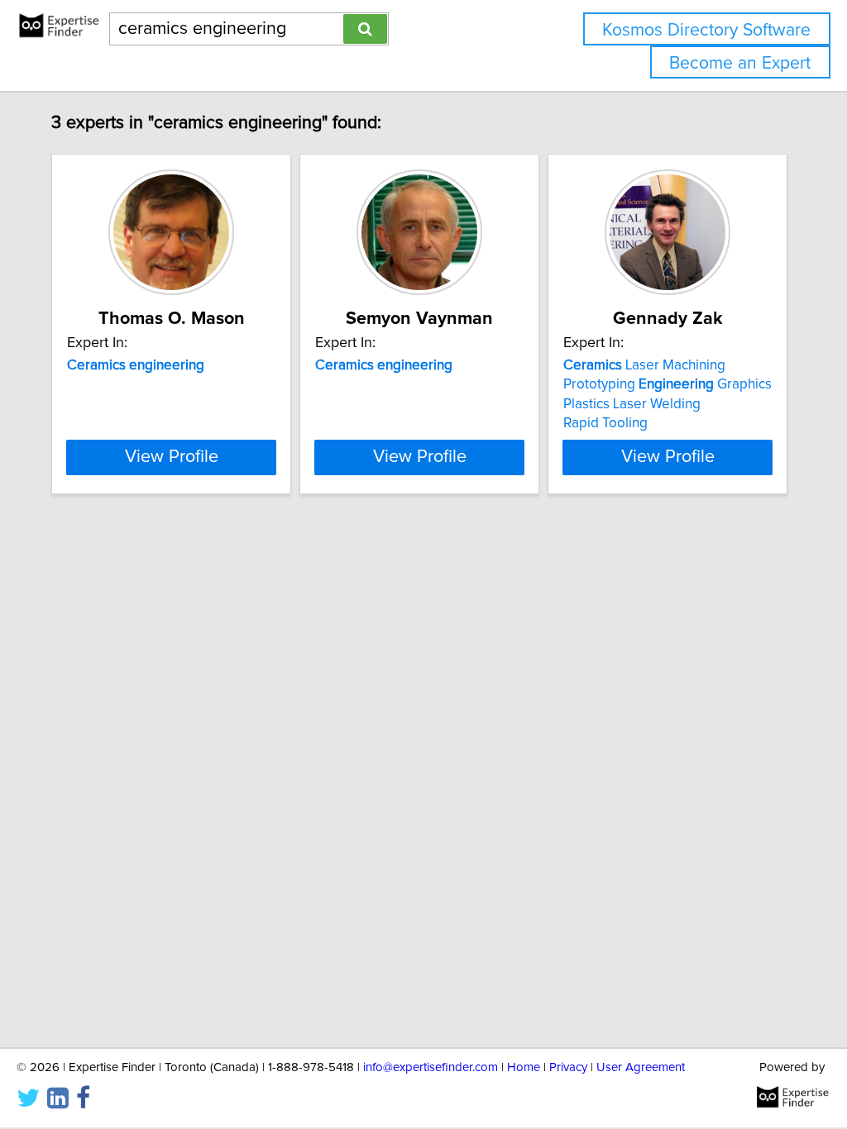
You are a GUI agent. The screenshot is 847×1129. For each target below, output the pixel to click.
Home (523, 1067)
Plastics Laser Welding (632, 404)
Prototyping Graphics (667, 384)
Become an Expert (740, 63)
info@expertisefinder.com (430, 1067)
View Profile (171, 457)
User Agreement (640, 1067)
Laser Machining (644, 365)
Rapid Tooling (605, 423)
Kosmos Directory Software (706, 30)
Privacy (568, 1067)
